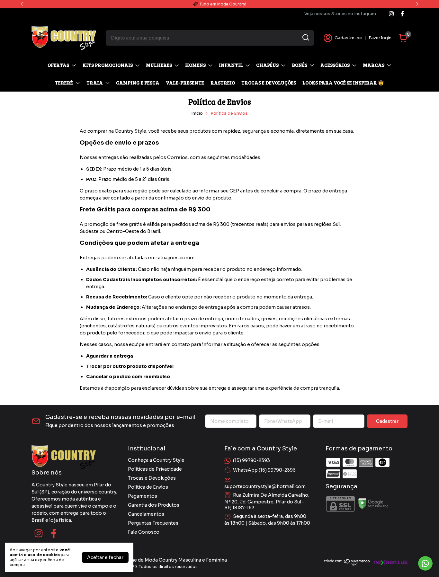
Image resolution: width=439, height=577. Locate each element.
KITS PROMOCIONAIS (108, 65)
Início (197, 113)
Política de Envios (148, 487)
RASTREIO (223, 82)
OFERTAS (58, 65)
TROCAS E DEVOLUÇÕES (268, 82)
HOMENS (195, 65)
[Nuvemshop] (347, 564)
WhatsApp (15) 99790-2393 (264, 470)
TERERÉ (64, 82)
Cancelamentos (146, 514)
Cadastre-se (348, 37)
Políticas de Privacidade (155, 469)
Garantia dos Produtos (153, 505)
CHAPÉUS (267, 65)
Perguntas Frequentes (153, 523)
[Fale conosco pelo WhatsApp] (425, 563)
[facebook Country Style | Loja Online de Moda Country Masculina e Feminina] (402, 13)
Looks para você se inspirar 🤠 (343, 82)
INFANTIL (231, 65)
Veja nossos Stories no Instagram (340, 13)
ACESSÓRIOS (335, 65)
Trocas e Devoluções (152, 478)
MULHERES (159, 65)
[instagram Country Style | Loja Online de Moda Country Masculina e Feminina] (391, 13)
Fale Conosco (143, 532)
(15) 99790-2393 (251, 460)
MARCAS (373, 65)
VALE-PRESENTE (185, 82)
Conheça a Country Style (156, 460)
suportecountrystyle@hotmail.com (265, 486)
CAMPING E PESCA (137, 82)
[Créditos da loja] (389, 562)
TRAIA (94, 82)
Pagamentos (142, 496)
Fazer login (380, 37)
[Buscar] (305, 37)
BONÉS (299, 65)
